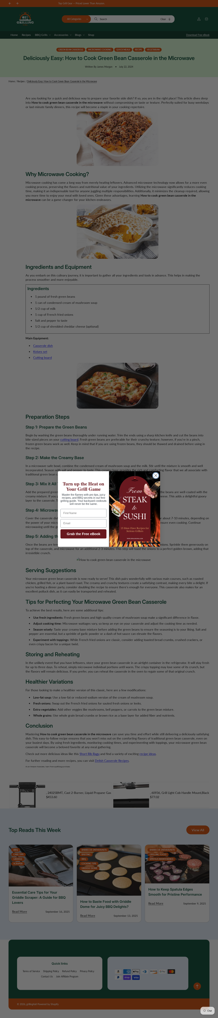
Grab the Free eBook (83, 534)
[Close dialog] (156, 475)
